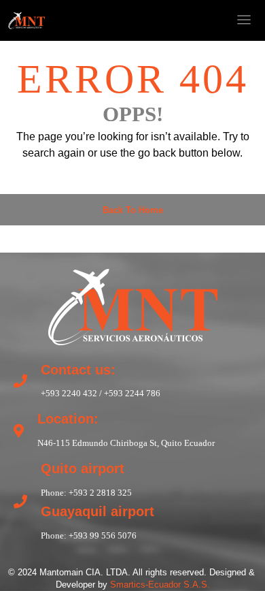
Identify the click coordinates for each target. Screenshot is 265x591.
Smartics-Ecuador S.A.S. (160, 584)
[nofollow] (159, 20)
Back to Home (133, 210)
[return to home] (132, 305)
